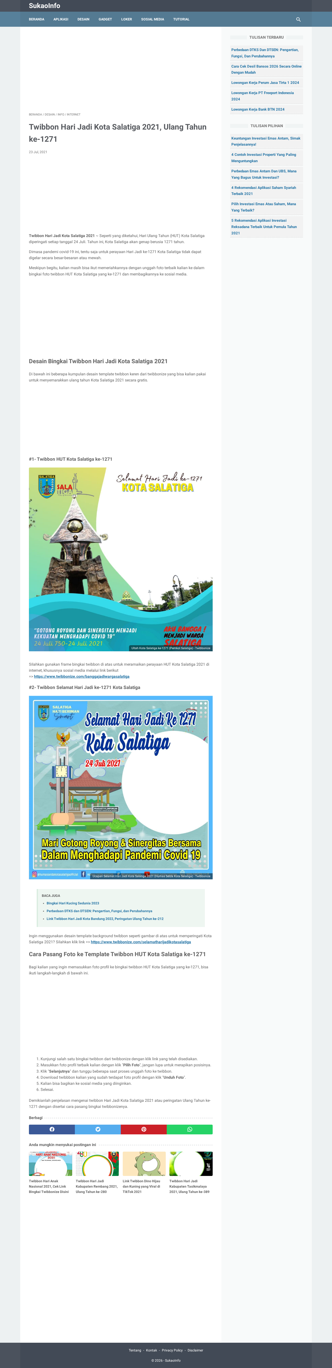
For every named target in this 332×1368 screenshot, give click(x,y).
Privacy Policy (172, 1350)
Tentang (135, 1350)
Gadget (105, 19)
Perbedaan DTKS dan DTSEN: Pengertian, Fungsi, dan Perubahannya (99, 911)
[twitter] (98, 1129)
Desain (83, 19)
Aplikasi (60, 19)
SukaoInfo (44, 6)
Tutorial (181, 19)
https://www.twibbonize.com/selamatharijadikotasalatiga (141, 942)
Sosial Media (152, 19)
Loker (126, 19)
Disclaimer (195, 1350)
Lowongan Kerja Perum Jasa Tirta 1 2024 (265, 83)
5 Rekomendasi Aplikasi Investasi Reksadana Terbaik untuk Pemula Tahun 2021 (264, 227)
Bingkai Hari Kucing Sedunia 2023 (73, 903)
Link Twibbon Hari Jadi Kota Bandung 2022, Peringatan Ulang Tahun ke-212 (105, 919)
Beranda (36, 19)
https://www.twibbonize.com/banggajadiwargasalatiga (82, 676)
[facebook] (52, 1129)
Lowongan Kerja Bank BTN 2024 (258, 109)
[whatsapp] (190, 1129)
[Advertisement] (121, 69)
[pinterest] (144, 1129)
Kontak (151, 1350)
